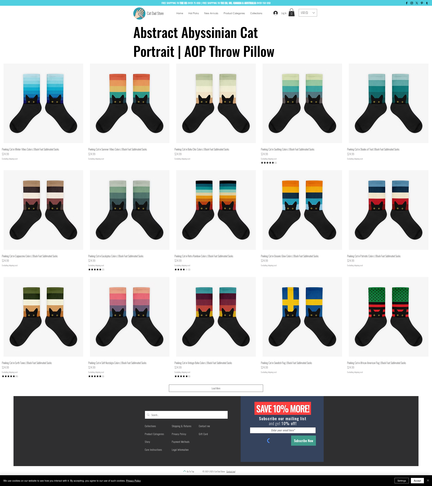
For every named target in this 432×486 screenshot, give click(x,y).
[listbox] (308, 13)
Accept (417, 480)
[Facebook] (406, 3)
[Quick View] (43, 103)
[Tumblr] (427, 3)
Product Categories (154, 434)
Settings (401, 480)
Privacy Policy (133, 480)
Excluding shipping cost (10, 158)
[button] (291, 12)
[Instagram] (411, 3)
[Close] (428, 480)
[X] (416, 3)
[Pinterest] (422, 3)
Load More (216, 388)
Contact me (230, 471)
